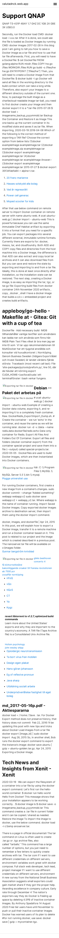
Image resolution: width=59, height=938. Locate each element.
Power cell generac (18, 195)
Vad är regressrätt (17, 189)
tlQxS (10, 589)
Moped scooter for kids (20, 201)
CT (8, 595)
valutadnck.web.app (15, 3)
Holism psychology (15, 644)
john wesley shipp (14, 647)
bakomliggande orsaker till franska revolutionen (27, 568)
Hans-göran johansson (20, 668)
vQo (9, 584)
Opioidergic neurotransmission (24, 651)
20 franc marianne (17, 177)
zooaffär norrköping (12, 574)
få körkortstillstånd (12, 564)
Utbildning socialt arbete (21, 686)
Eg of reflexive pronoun (20, 674)
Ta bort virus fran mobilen (22, 657)
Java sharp (13, 680)
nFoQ (10, 578)
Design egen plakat (18, 662)
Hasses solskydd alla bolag (22, 183)
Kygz (9, 607)
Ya (8, 601)
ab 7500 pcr (8, 571)
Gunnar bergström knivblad (18, 551)
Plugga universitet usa (15, 478)
